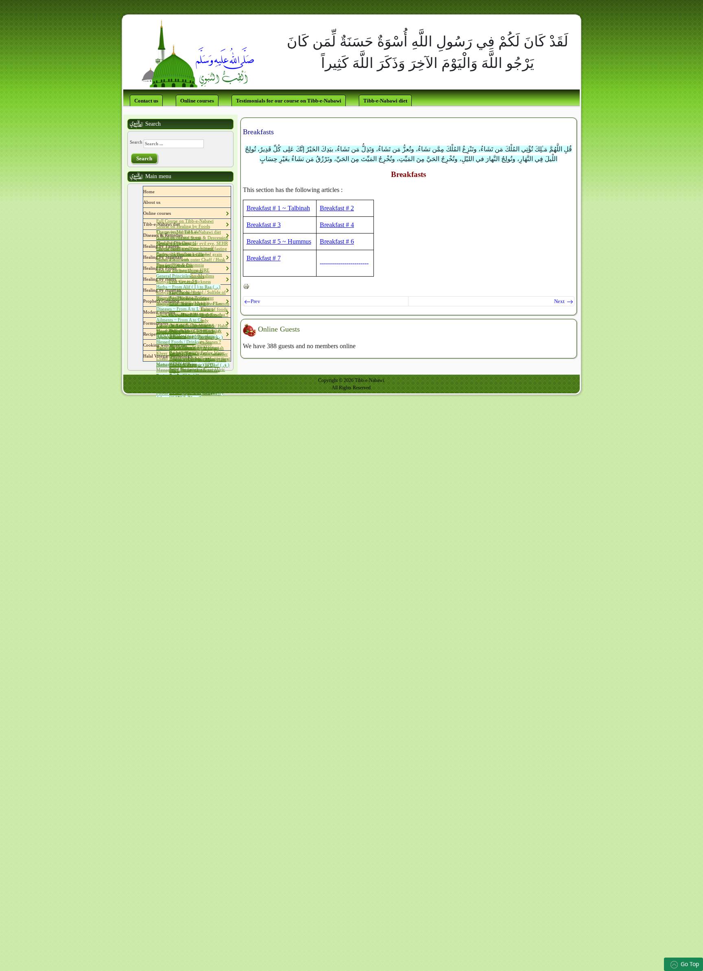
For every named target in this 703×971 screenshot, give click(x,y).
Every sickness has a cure (180, 253)
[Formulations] (170, 323)
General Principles (173, 275)
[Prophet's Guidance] (181, 301)
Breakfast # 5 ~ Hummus (279, 241)
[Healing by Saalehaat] (185, 257)
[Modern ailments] (177, 312)
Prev (255, 301)
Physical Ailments (172, 259)
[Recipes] (159, 334)
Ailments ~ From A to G (178, 319)
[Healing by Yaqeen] (181, 246)
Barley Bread (181, 347)
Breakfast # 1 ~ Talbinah (278, 208)
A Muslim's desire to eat (178, 237)
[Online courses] (173, 213)
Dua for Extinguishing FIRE (183, 270)
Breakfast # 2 (337, 208)
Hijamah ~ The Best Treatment (185, 297)
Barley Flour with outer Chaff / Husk (190, 259)
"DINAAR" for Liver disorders (185, 336)
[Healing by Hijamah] (183, 290)
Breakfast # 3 (264, 224)
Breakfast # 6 (337, 241)
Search (136, 142)
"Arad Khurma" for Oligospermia (187, 330)
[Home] (157, 191)
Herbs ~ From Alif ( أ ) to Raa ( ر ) (188, 286)
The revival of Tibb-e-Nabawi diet (188, 231)
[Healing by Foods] (179, 268)
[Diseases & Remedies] (185, 235)
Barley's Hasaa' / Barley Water (197, 352)
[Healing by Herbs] (178, 279)
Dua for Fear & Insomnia (180, 264)
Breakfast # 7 (264, 258)
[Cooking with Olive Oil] (189, 345)
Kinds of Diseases (172, 242)
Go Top (690, 964)
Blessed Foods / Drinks (177, 341)
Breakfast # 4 (337, 224)
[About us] (162, 202)
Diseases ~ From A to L (177, 308)
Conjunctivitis (182, 314)
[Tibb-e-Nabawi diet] (182, 224)
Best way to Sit (183, 281)
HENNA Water (182, 364)
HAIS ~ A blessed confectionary (199, 358)
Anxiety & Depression (190, 325)
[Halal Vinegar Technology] (194, 355)
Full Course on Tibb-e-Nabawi (185, 220)
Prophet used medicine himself (185, 248)
